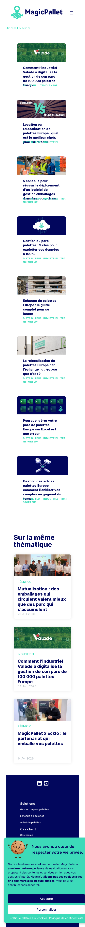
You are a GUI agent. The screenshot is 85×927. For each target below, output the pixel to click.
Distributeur (32, 142)
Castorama (26, 835)
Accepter (46, 899)
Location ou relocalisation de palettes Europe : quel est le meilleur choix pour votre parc (40, 133)
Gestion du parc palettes (34, 809)
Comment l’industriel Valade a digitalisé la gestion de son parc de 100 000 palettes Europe (40, 76)
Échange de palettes (32, 815)
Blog (26, 28)
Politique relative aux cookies (28, 918)
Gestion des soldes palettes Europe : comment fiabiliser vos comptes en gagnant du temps (42, 490)
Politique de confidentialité (66, 918)
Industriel (30, 85)
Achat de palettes (30, 822)
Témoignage (49, 85)
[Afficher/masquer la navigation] (72, 10)
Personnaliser (46, 909)
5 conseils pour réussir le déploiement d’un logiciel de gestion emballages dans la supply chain (41, 189)
